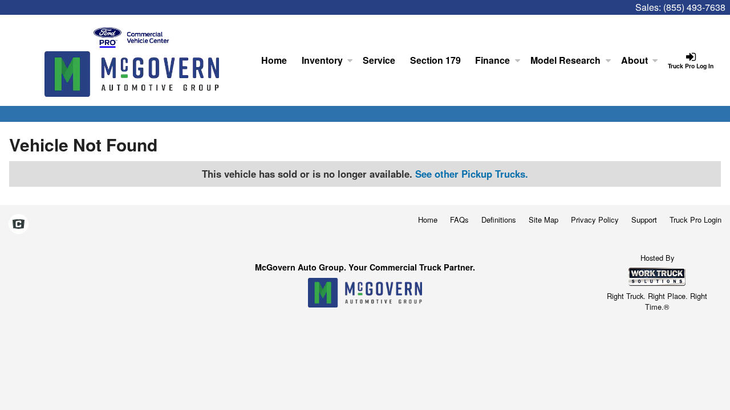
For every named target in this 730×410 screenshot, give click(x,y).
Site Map (543, 219)
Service (379, 60)
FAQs (459, 219)
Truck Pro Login (695, 219)
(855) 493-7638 (694, 7)
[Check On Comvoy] (19, 224)
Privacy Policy (595, 219)
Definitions (498, 219)
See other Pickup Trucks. (471, 174)
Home (274, 60)
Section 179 (435, 60)
